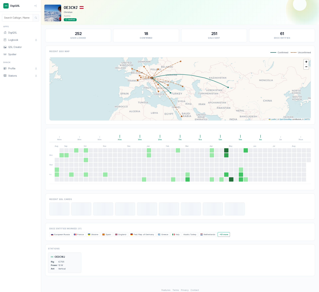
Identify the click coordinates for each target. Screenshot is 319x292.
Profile (11, 68)
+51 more (223, 234)
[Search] (36, 17)
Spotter (12, 54)
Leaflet (273, 119)
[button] (306, 61)
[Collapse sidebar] (36, 6)
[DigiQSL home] (6, 5)
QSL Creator (15, 47)
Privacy (185, 290)
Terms (175, 290)
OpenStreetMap (285, 119)
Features (165, 290)
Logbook (13, 39)
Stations (12, 75)
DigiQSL (12, 32)
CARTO (307, 119)
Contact (195, 290)
